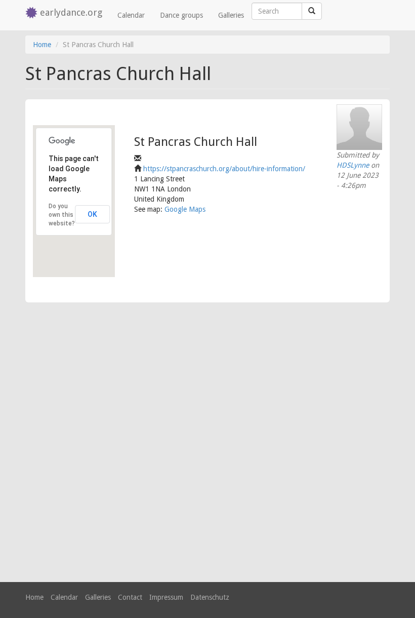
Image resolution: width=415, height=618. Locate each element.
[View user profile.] (359, 127)
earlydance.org (71, 12)
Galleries (231, 15)
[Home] (32, 13)
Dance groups (181, 15)
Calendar (131, 15)
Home (42, 45)
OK (92, 214)
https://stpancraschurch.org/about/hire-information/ (224, 169)
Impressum (166, 597)
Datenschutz (209, 597)
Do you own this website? (62, 215)
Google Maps (184, 209)
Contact (130, 597)
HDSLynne (353, 165)
